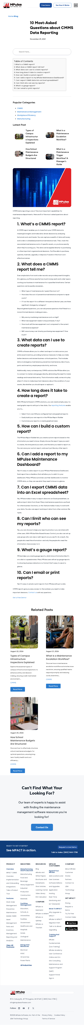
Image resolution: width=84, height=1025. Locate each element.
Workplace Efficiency (26, 115)
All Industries (26, 965)
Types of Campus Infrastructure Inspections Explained (22, 659)
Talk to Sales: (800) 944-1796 (64, 852)
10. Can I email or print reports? (27, 88)
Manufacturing (23, 119)
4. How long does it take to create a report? (32, 72)
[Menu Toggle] (76, 5)
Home (10, 16)
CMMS (20, 108)
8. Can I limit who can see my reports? (29, 83)
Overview (10, 869)
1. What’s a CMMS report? (24, 64)
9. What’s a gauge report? (24, 86)
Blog (16, 16)
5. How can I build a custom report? (28, 75)
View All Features (10, 946)
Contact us (32, 592)
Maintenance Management (29, 112)
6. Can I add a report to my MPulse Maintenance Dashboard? (39, 78)
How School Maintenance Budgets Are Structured (22, 740)
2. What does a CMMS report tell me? (29, 67)
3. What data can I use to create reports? (31, 70)
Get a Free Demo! (19, 598)
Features (10, 898)
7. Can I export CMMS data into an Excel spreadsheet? (36, 80)
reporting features (58, 405)
